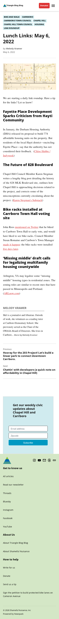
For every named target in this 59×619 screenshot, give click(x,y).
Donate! (44, 5)
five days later (10, 249)
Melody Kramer (14, 48)
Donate (6, 575)
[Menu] (53, 5)
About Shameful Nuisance (16, 551)
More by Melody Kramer (26, 335)
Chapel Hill (40, 20)
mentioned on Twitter (26, 227)
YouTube (7, 526)
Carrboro (27, 17)
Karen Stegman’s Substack (27, 200)
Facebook (7, 518)
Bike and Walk (12, 17)
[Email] (44, 460)
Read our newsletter (13, 484)
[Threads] (49, 460)
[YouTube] (39, 460)
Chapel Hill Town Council (18, 24)
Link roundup (11, 28)
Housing (39, 24)
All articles (8, 476)
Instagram (8, 509)
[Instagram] (34, 460)
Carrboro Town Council (17, 20)
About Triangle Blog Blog (15, 542)
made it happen (11, 244)
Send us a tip (9, 584)
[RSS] (54, 460)
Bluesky (7, 501)
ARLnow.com (11, 293)
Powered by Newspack (13, 614)
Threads (7, 493)
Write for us (9, 567)
